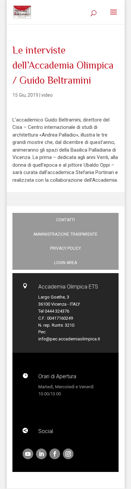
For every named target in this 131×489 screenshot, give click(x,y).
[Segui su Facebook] (54, 454)
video (47, 95)
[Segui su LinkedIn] (41, 454)
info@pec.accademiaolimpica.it (69, 338)
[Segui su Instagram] (68, 454)
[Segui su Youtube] (28, 454)
